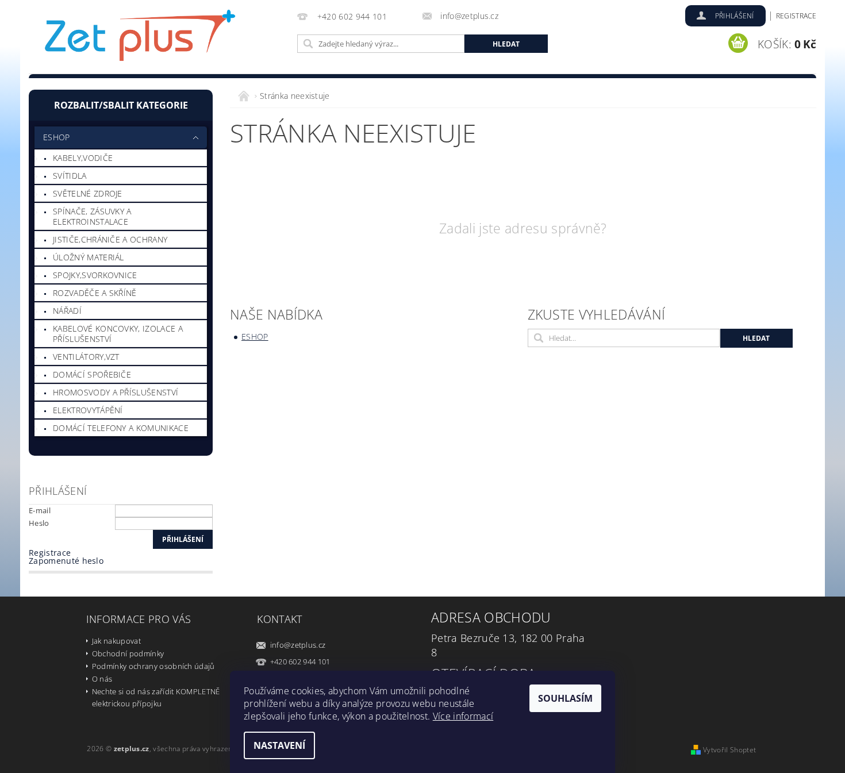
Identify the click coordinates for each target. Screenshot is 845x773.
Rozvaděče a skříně (95, 292)
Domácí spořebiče (92, 374)
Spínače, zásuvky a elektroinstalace (92, 216)
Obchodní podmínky (128, 653)
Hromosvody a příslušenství (115, 392)
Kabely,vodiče (83, 157)
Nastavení (279, 745)
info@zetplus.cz (298, 645)
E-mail (40, 510)
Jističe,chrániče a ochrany (110, 239)
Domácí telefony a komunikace (121, 427)
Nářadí (67, 310)
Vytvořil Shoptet (729, 750)
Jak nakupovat (116, 641)
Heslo (39, 523)
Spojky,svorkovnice (95, 275)
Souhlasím (565, 698)
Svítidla (70, 175)
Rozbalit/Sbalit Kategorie (121, 105)
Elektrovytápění (88, 410)
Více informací (463, 716)
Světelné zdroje (87, 193)
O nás (102, 679)
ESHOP (56, 137)
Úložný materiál (88, 257)
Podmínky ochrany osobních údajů (153, 666)
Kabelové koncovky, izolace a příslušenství (118, 333)
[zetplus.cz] (140, 39)
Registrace (796, 16)
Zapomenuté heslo (66, 560)
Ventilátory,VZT (86, 356)
